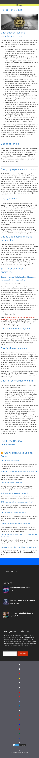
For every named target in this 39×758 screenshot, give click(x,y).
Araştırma (6, 650)
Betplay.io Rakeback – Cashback (22, 600)
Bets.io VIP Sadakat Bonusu (20, 587)
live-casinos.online (22, 752)
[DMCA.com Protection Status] (19, 746)
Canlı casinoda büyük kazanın (21, 613)
